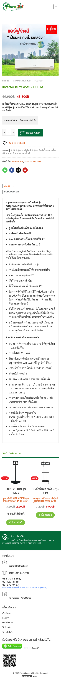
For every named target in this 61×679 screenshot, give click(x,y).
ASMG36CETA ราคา (32, 161)
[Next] (58, 462)
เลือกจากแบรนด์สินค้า (22, 80)
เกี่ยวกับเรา (6, 613)
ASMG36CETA (17, 161)
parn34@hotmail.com (18, 566)
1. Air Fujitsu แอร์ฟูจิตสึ (21, 150)
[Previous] (2, 462)
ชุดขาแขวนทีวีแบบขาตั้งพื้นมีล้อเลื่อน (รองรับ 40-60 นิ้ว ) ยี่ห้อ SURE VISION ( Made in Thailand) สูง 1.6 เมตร (45, 502)
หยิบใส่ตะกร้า (33, 133)
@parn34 (35, 648)
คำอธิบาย (9, 186)
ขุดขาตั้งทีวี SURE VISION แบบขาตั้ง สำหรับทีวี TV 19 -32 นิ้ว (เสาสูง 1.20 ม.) (16, 501)
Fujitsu (39, 80)
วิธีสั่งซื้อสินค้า (7, 622)
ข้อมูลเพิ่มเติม (11, 191)
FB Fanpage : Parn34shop (20, 598)
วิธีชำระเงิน (6, 627)
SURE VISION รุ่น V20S (15, 490)
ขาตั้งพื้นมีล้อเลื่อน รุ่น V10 (45, 490)
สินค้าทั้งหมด (44, 150)
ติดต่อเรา (5, 618)
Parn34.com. (25, 673)
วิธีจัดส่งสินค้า (7, 632)
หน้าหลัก (6, 80)
